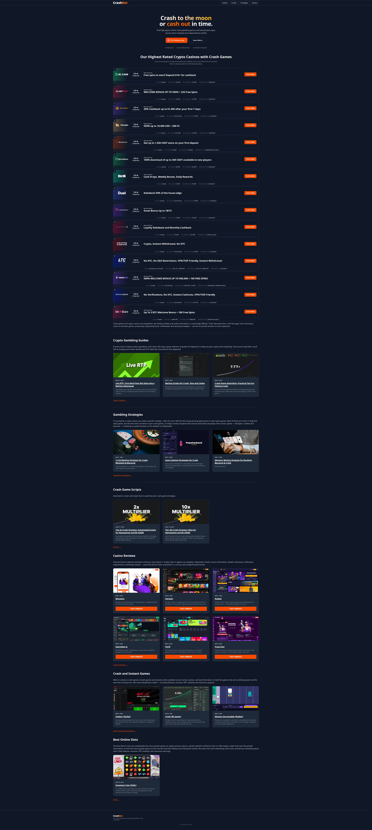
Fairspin (169, 598)
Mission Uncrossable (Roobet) (229, 716)
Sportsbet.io (121, 646)
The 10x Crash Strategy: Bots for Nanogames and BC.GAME (180, 531)
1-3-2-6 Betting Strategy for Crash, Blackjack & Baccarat (132, 461)
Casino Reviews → (120, 665)
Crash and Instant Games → (124, 731)
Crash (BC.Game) (173, 716)
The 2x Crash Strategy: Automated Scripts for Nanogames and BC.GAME (136, 531)
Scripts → (117, 547)
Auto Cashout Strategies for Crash (181, 460)
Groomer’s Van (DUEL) (126, 785)
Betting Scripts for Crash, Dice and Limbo (185, 383)
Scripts (233, 3)
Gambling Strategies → (122, 475)
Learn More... (198, 40)
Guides (224, 3)
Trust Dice (219, 646)
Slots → (116, 799)
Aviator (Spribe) (123, 716)
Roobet (218, 598)
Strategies (244, 3)
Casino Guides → (120, 400)
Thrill (167, 646)
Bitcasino (120, 598)
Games (254, 3)
